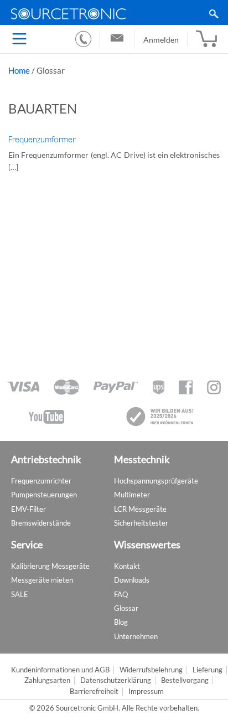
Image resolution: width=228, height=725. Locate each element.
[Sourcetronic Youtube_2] (46, 417)
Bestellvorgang (185, 680)
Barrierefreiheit (94, 691)
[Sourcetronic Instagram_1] (214, 387)
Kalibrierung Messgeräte (50, 566)
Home (19, 70)
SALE (19, 594)
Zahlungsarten (47, 680)
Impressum (146, 691)
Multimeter (132, 494)
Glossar (126, 608)
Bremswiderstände (41, 522)
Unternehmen (136, 636)
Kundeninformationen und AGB (60, 670)
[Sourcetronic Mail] (117, 39)
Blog (121, 622)
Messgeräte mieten (42, 579)
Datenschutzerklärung (115, 680)
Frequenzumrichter (41, 480)
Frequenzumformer (41, 140)
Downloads (131, 579)
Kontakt (127, 566)
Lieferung (207, 670)
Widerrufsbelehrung (151, 670)
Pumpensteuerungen (44, 494)
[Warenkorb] (206, 39)
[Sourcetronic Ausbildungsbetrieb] (160, 416)
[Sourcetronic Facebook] (186, 387)
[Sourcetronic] (114, 13)
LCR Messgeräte (140, 509)
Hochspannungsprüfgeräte (156, 480)
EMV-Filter (28, 509)
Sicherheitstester (141, 522)
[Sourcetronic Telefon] (83, 39)
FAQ (121, 594)
